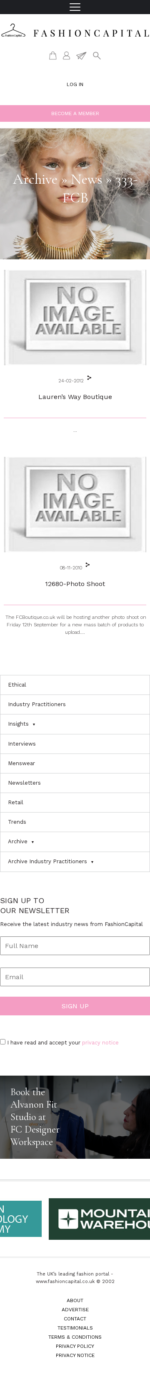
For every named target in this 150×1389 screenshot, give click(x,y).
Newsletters (24, 783)
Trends (17, 822)
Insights (18, 724)
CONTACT (75, 1318)
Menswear (21, 763)
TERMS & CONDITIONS (75, 1337)
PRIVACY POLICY (75, 1346)
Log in (75, 84)
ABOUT (75, 1300)
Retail (15, 802)
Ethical (17, 685)
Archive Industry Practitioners (47, 861)
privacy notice (100, 1042)
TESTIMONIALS (75, 1327)
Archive (18, 841)
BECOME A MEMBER (75, 113)
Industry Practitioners (37, 704)
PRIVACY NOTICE (75, 1355)
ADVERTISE (75, 1309)
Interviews (22, 744)
